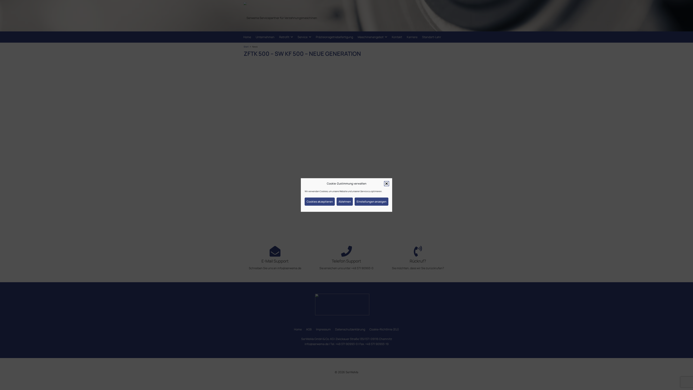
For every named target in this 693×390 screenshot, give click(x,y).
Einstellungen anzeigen (371, 201)
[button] (386, 183)
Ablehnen (345, 201)
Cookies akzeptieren (320, 201)
